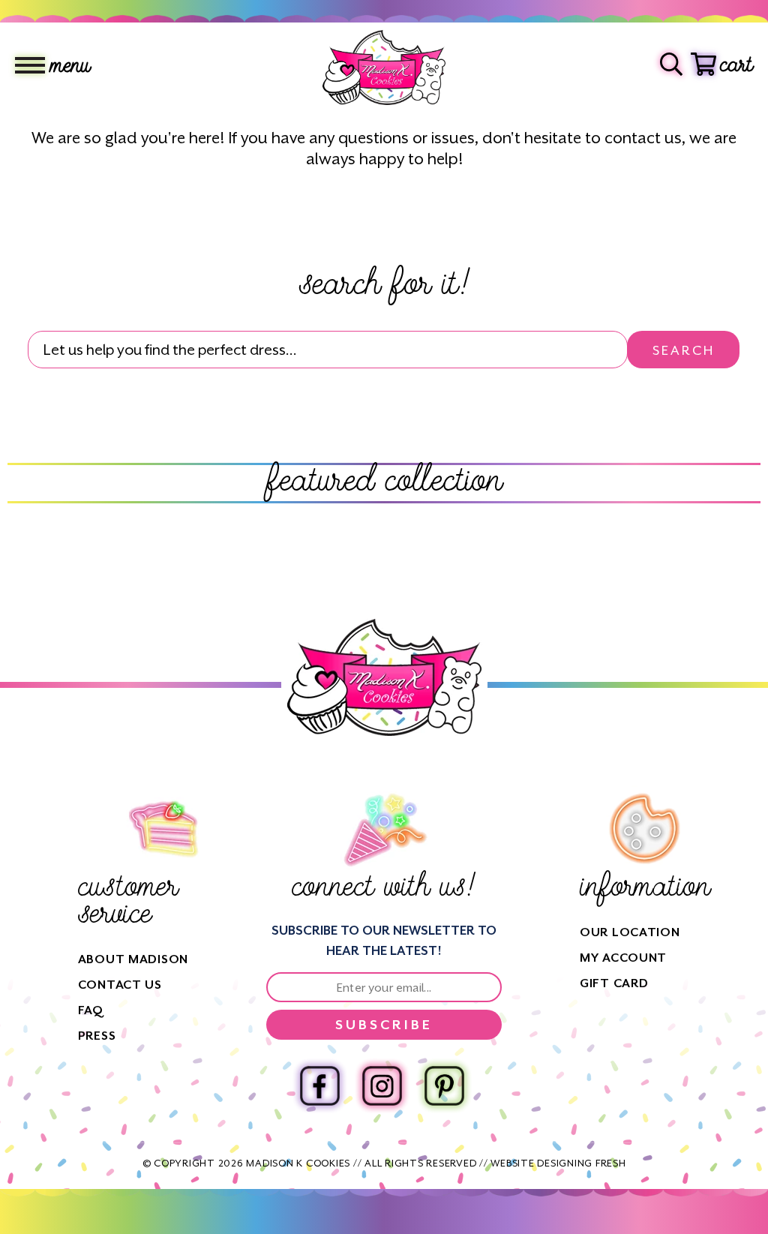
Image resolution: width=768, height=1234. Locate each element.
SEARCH (683, 350)
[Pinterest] (444, 1085)
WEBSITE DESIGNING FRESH (558, 1163)
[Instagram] (382, 1085)
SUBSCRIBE (384, 1024)
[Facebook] (320, 1085)
